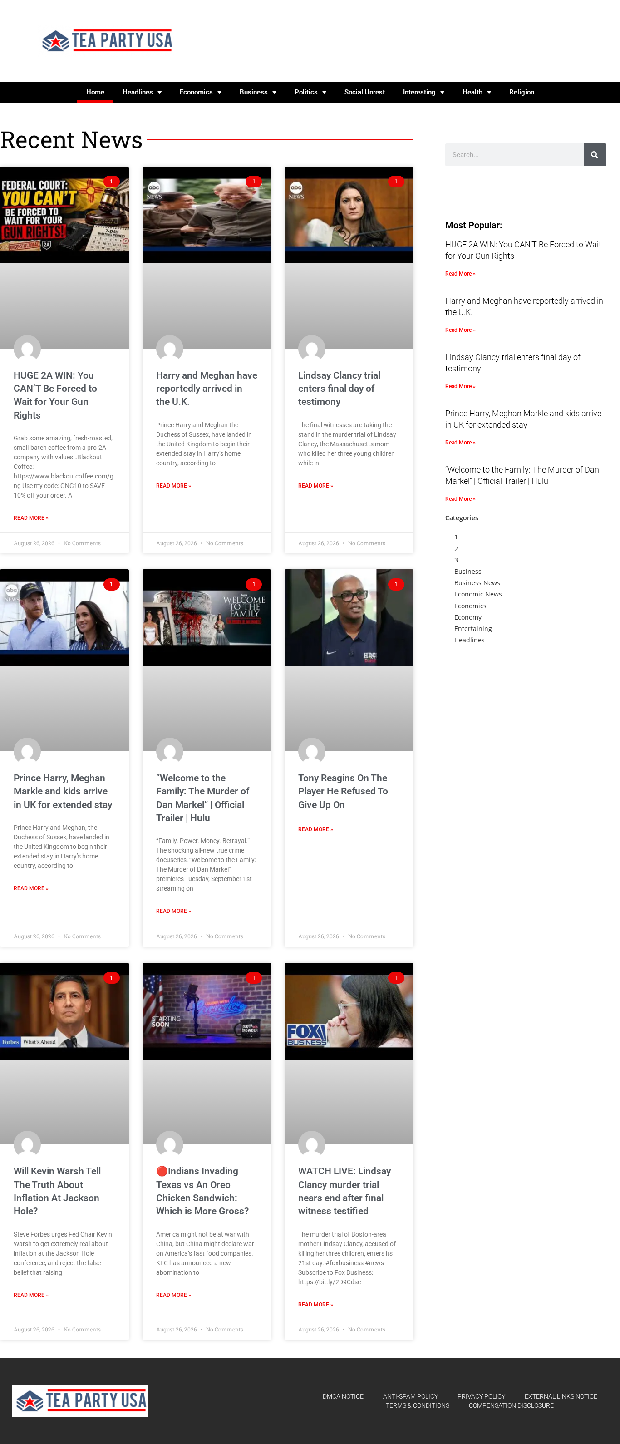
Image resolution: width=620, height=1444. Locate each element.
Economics (196, 92)
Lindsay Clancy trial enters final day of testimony (339, 389)
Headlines (138, 92)
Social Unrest (364, 92)
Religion (521, 92)
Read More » (31, 518)
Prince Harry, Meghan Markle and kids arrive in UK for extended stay (63, 791)
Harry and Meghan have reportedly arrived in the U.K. (206, 389)
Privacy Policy (481, 1396)
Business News (477, 582)
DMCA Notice (343, 1396)
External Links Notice (561, 1396)
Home (95, 92)
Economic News (478, 594)
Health (472, 92)
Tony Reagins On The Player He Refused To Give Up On (343, 791)
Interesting (419, 92)
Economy (468, 617)
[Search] (595, 154)
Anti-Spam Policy (410, 1396)
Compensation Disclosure (511, 1405)
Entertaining (473, 628)
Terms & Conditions (417, 1405)
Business (254, 92)
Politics (306, 92)
